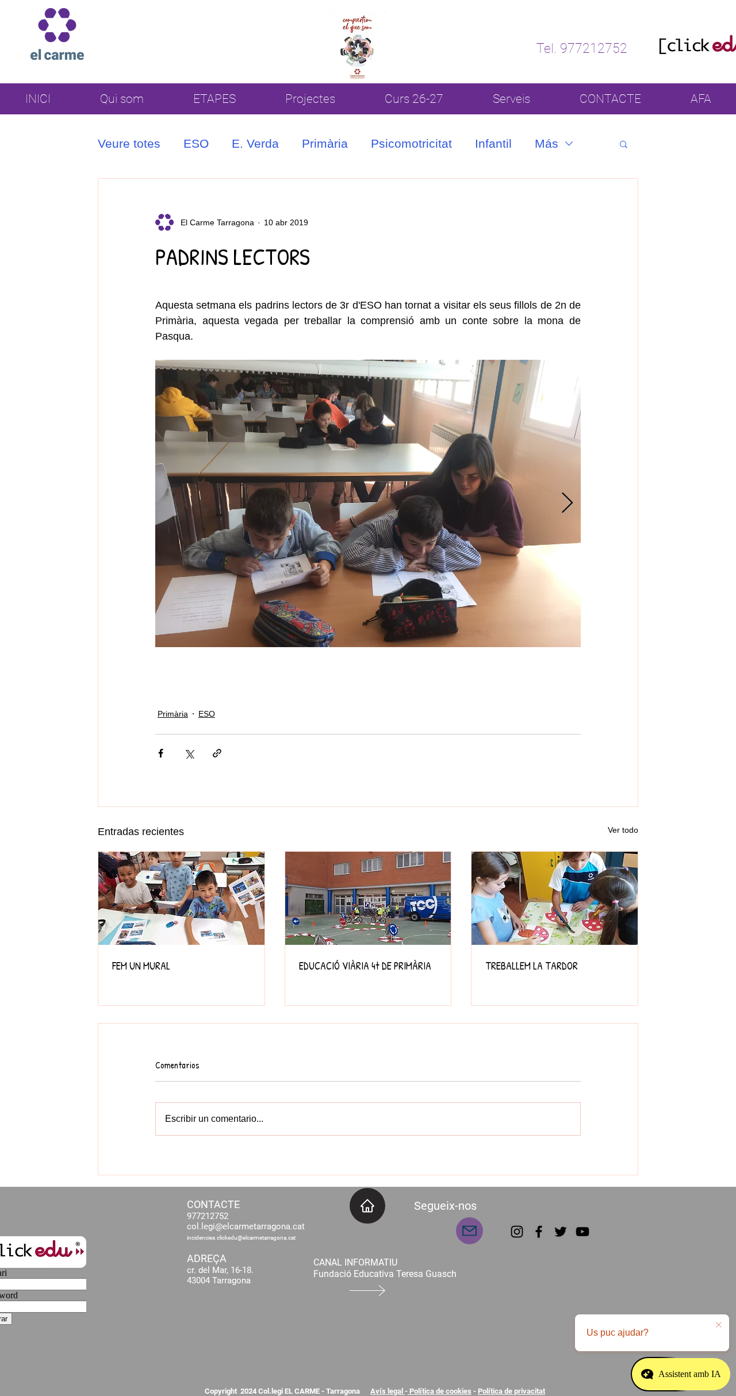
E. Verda (255, 143)
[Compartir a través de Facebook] (160, 753)
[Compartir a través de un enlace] (217, 753)
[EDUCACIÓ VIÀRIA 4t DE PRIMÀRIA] (368, 898)
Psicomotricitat (411, 143)
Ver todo (623, 829)
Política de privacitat (511, 1391)
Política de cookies (439, 1391)
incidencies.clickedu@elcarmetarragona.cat (241, 1238)
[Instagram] (517, 1232)
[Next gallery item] (567, 504)
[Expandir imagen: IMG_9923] (368, 503)
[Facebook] (539, 1232)
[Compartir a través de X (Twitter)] (188, 753)
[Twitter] (561, 1232)
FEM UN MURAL (141, 966)
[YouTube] (582, 1232)
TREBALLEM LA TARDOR (531, 966)
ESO (196, 143)
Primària (325, 143)
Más (546, 143)
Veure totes (129, 143)
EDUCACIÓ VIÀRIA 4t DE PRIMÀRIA (365, 966)
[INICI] (367, 1206)
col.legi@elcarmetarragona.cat (246, 1226)
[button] (623, 143)
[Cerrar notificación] (718, 1325)
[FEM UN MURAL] (181, 898)
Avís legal (387, 1391)
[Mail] (469, 1230)
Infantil (493, 143)
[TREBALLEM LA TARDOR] (554, 898)
